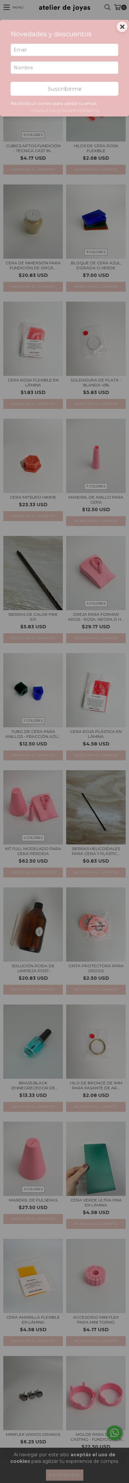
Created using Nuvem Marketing (64, 110)
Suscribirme (65, 88)
